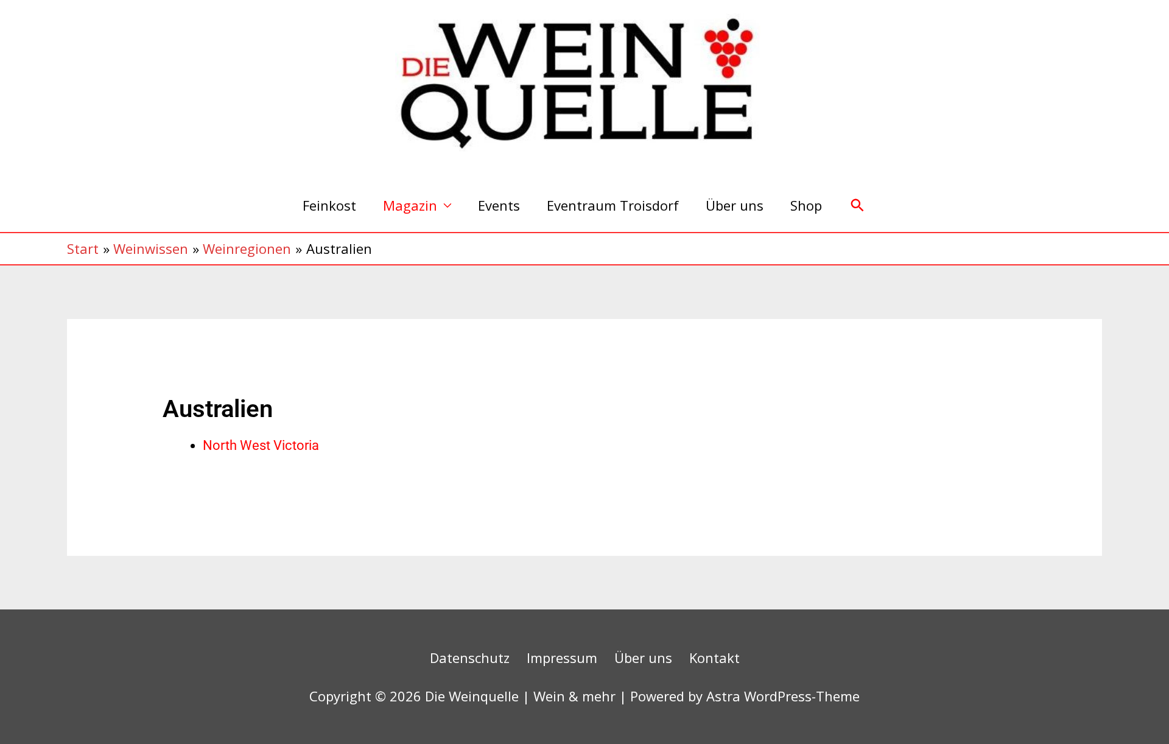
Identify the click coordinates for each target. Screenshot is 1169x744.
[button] (857, 205)
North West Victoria (261, 445)
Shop (806, 205)
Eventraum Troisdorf (613, 205)
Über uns (735, 205)
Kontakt (714, 657)
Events (499, 205)
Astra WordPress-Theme (783, 696)
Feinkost (329, 205)
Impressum (562, 657)
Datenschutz (470, 657)
